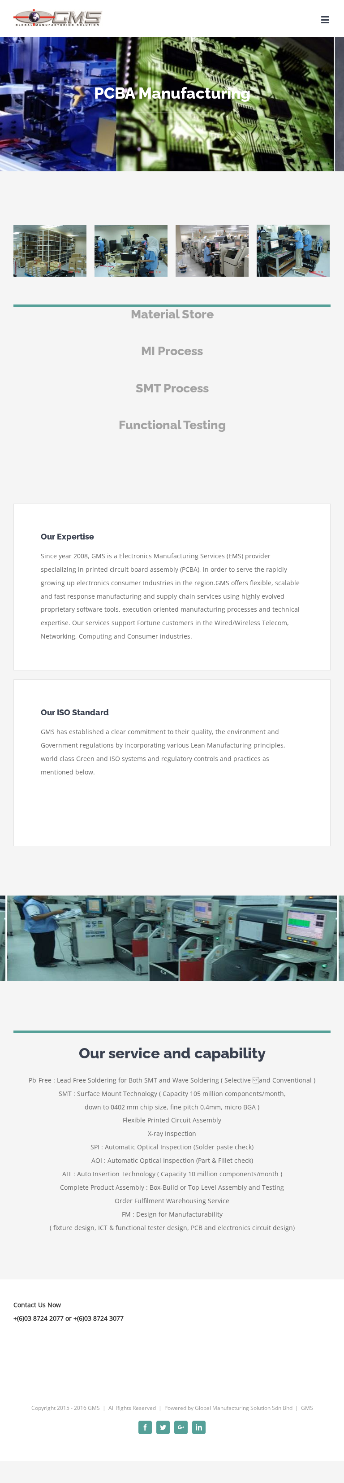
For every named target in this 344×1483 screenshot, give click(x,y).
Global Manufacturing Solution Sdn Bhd (243, 1408)
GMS (307, 1408)
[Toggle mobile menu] (326, 19)
